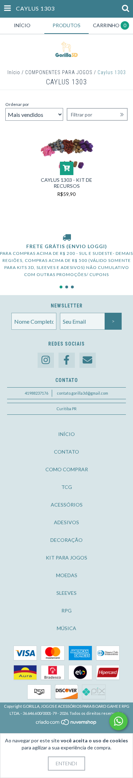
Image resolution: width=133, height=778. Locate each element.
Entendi (66, 763)
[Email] (87, 360)
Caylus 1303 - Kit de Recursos (66, 183)
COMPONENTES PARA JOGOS (59, 72)
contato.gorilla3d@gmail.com (82, 393)
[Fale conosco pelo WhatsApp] (118, 721)
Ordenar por (17, 104)
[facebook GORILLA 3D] (67, 360)
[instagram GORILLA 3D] (46, 360)
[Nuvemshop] (66, 724)
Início (13, 72)
